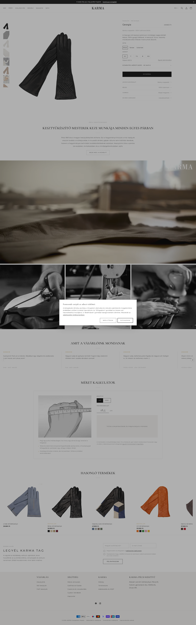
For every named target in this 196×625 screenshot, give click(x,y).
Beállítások (108, 320)
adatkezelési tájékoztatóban (73, 315)
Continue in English (110, 2)
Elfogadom (125, 320)
